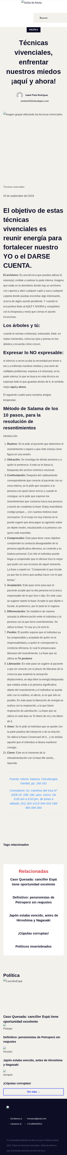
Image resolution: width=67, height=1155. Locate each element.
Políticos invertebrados (33, 946)
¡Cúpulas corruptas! (33, 933)
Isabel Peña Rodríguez (36, 95)
